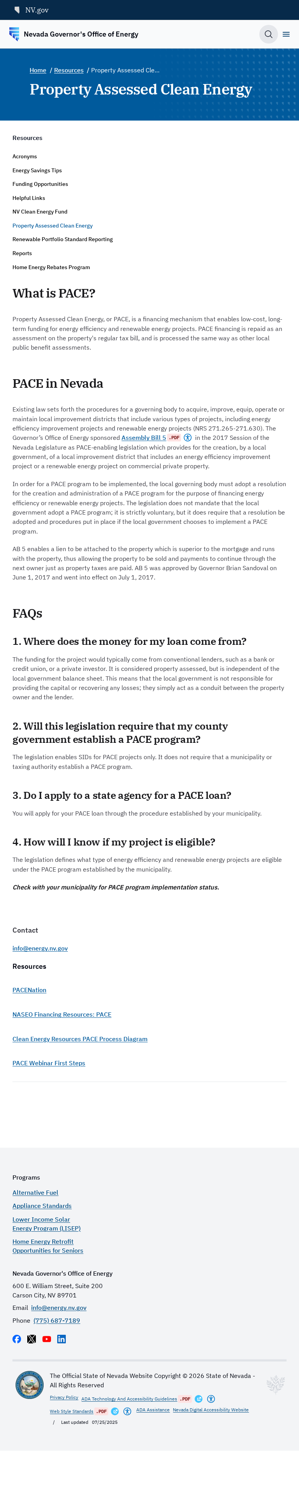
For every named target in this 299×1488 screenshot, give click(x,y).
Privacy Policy (64, 1397)
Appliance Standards (42, 1205)
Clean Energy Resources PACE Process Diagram (80, 1039)
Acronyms (24, 156)
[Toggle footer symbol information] (276, 1385)
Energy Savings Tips (37, 170)
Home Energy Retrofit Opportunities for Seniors (47, 1245)
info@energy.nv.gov (40, 948)
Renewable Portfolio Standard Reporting (62, 239)
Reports (22, 253)
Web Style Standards (71, 1411)
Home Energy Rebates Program (51, 267)
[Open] (286, 34)
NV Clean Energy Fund (39, 211)
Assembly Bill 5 (143, 437)
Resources (69, 70)
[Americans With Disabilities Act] (188, 437)
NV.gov (37, 9)
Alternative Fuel (35, 1192)
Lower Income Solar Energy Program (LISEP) (46, 1223)
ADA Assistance (153, 1410)
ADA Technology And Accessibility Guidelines (129, 1399)
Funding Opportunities (40, 183)
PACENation (29, 990)
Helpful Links (28, 197)
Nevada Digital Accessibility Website (211, 1410)
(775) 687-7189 (56, 1320)
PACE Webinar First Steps (48, 1063)
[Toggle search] (268, 34)
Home (38, 70)
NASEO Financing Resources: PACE (61, 1014)
